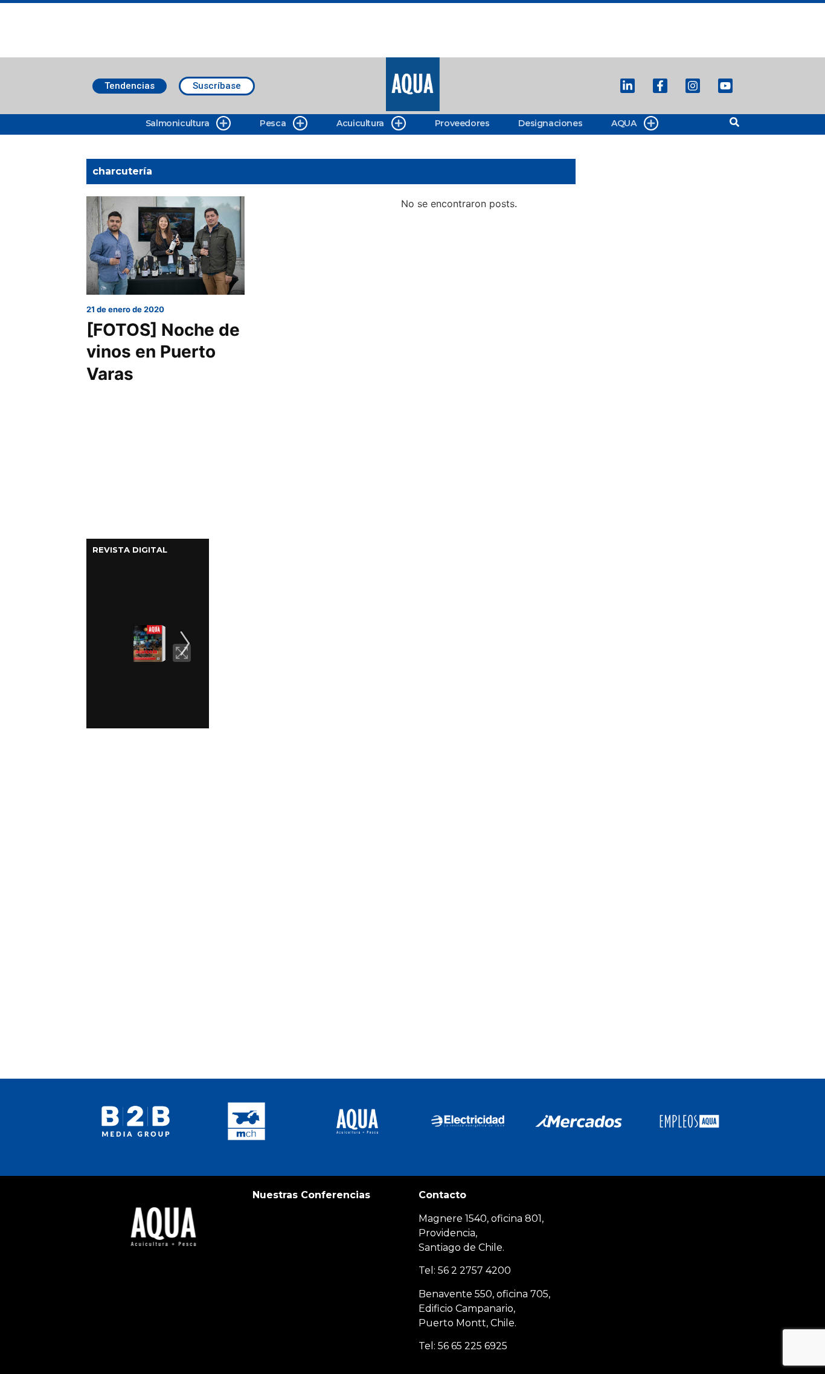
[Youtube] (725, 86)
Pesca (273, 123)
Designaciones (550, 123)
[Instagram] (692, 86)
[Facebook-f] (660, 86)
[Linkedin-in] (627, 86)
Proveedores (462, 123)
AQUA (623, 123)
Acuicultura (360, 123)
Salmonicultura (177, 123)
